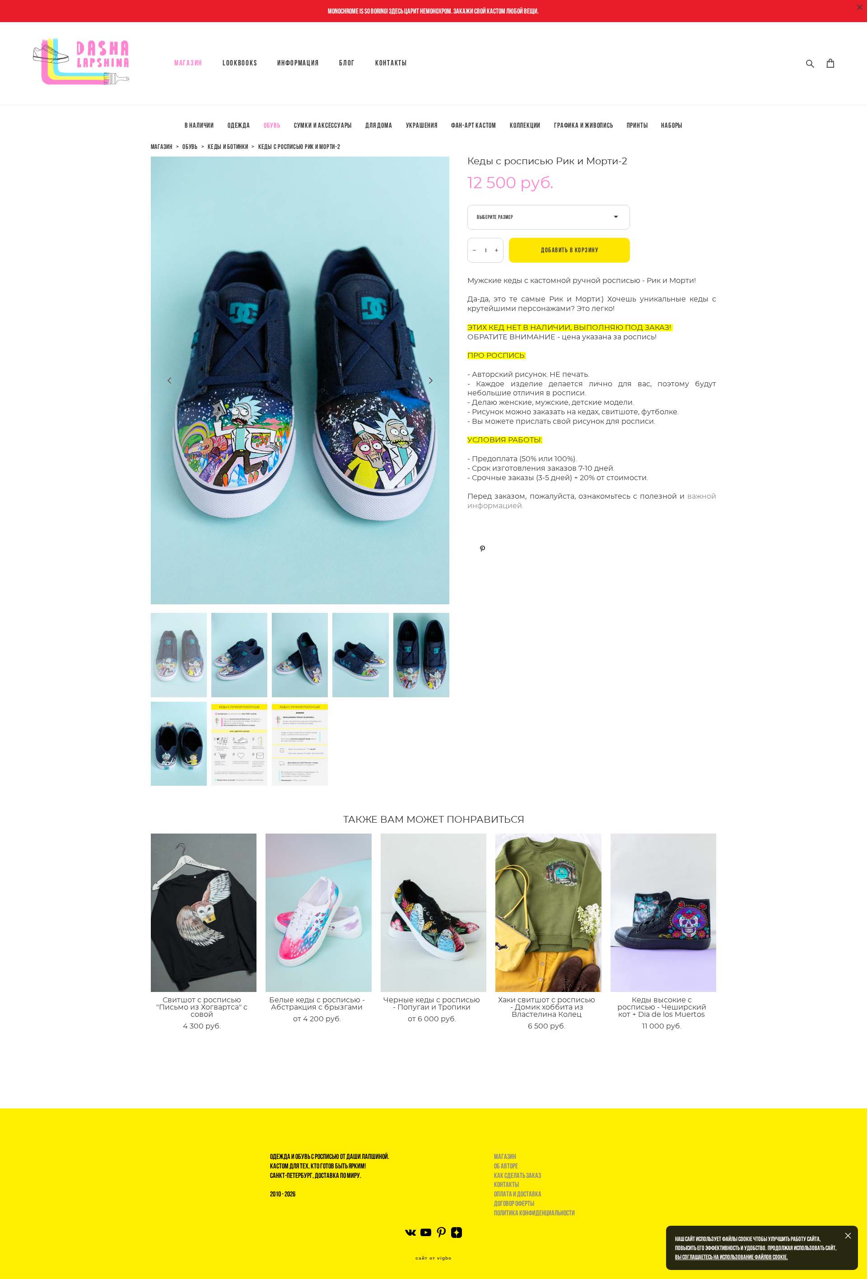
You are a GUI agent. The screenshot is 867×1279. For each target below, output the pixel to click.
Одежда (239, 125)
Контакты (391, 63)
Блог (347, 63)
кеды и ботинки (228, 146)
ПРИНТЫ (637, 125)
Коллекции (525, 125)
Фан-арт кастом (473, 125)
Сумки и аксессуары (323, 125)
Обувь (272, 125)
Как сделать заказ (517, 1175)
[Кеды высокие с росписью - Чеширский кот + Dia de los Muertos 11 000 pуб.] (664, 913)
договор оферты (514, 1203)
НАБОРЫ (671, 125)
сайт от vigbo (433, 1258)
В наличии (199, 125)
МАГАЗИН (188, 63)
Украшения (422, 125)
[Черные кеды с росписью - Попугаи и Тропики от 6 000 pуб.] (434, 913)
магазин (161, 146)
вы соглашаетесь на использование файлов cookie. (731, 1256)
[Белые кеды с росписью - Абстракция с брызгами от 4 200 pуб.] (319, 913)
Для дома (378, 125)
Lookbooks (240, 63)
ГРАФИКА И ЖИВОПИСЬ (583, 125)
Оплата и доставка (517, 1194)
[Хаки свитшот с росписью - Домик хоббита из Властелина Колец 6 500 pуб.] (548, 913)
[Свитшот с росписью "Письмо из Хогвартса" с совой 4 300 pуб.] (204, 913)
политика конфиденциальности (534, 1213)
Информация (298, 63)
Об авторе (506, 1166)
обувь (190, 146)
